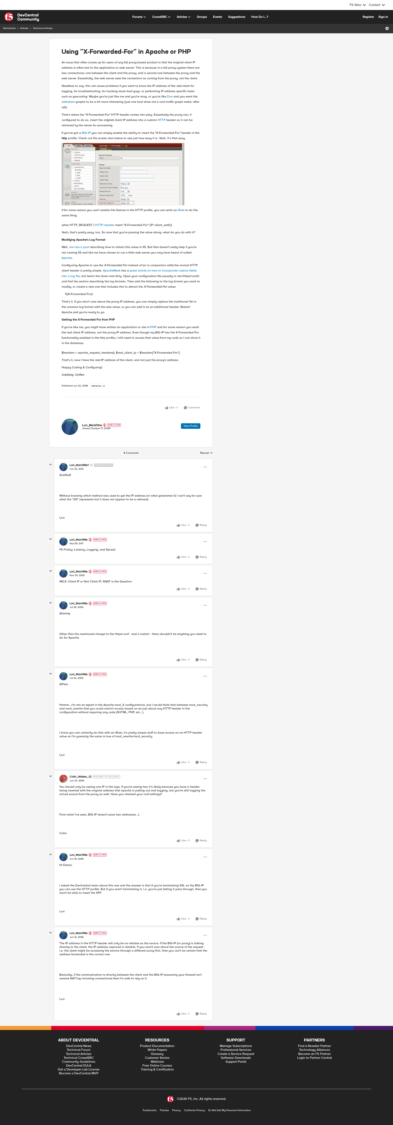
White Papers (157, 1050)
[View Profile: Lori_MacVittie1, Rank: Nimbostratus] (63, 467)
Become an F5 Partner (314, 1054)
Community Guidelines (78, 1062)
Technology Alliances (314, 1050)
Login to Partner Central (314, 1058)
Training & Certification (157, 1069)
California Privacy (194, 1110)
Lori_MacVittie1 (79, 465)
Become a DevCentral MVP (78, 1073)
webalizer (68, 102)
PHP (153, 327)
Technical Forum (78, 1050)
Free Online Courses (157, 1066)
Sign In (383, 17)
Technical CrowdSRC (79, 1058)
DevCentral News (78, 1046)
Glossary (157, 1054)
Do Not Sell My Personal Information (229, 1110)
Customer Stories (157, 1058)
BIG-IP (86, 133)
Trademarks (149, 1110)
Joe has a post (79, 247)
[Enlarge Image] (131, 174)
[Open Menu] (387, 28)
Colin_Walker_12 (80, 776)
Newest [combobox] (206, 453)
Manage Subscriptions (236, 1046)
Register (368, 17)
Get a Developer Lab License (78, 1069)
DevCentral (9, 28)
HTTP (161, 120)
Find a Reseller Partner (314, 1046)
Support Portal (236, 1062)
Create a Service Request (236, 1054)
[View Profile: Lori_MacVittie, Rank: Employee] (70, 427)
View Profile (191, 426)
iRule (181, 210)
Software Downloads (236, 1058)
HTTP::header (104, 225)
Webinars (157, 1062)
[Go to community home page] (21, 17)
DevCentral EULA (78, 1066)
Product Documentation (157, 1046)
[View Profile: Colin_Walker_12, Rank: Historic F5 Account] (63, 779)
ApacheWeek (112, 270)
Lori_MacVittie (92, 425)
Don (170, 96)
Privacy (176, 1110)
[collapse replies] (50, 464)
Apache (67, 258)
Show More (329, 94)
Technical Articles (43, 28)
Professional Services (235, 1050)
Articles (24, 28)
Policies (164, 1110)
